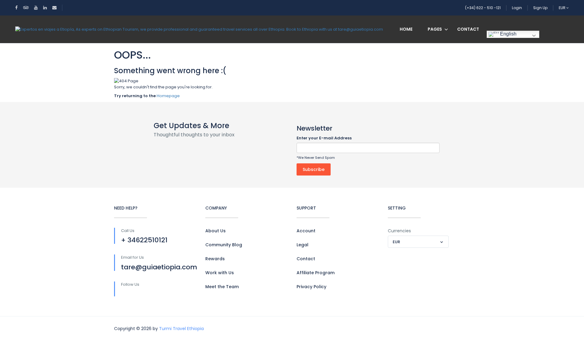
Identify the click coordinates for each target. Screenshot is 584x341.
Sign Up (540, 7)
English (507, 33)
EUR (562, 7)
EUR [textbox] (396, 242)
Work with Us (219, 273)
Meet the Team (222, 287)
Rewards (215, 259)
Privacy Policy (311, 287)
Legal (302, 245)
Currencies (399, 231)
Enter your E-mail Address (324, 138)
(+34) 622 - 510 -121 (483, 7)
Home (406, 29)
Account (306, 231)
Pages (435, 29)
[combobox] (418, 242)
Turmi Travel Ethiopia (181, 329)
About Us (215, 231)
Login (517, 7)
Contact (468, 29)
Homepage (168, 96)
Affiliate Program (316, 273)
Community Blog (223, 245)
